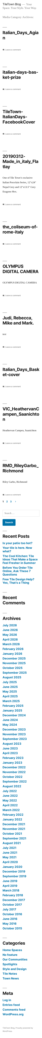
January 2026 (12, 653)
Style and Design (14, 969)
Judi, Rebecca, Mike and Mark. (18, 320)
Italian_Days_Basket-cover (21, 372)
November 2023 (14, 734)
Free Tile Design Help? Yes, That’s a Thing (18, 581)
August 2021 (12, 843)
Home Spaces (12, 950)
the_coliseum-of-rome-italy (20, 229)
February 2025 (13, 705)
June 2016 (10, 919)
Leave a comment (13, 50)
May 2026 (10, 634)
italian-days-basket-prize (20, 74)
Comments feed (14, 1009)
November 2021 (14, 829)
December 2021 (14, 824)
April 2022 (10, 805)
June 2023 (10, 748)
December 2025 (14, 658)
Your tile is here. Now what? (17, 549)
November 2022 (14, 772)
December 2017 (14, 900)
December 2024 (14, 715)
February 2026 (13, 649)
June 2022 (10, 795)
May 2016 (9, 923)
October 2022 (13, 777)
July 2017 (9, 909)
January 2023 (12, 762)
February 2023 (13, 758)
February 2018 (13, 895)
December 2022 (14, 767)
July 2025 (10, 682)
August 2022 (12, 786)
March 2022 (11, 810)
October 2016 (12, 914)
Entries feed (11, 1005)
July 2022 (10, 791)
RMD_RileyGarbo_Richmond (20, 468)
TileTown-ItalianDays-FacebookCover (19, 117)
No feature (10, 955)
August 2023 (12, 743)
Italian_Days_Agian (20, 35)
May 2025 (10, 691)
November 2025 (14, 663)
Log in (7, 1000)
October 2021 (12, 833)
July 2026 (10, 625)
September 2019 (14, 876)
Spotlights (10, 964)
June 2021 (10, 852)
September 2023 (15, 739)
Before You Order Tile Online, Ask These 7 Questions (18, 571)
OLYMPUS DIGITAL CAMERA (21, 269)
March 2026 (11, 644)
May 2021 (9, 857)
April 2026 (10, 639)
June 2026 (10, 630)
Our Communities (15, 959)
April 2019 (10, 886)
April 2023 (10, 753)
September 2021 (14, 838)
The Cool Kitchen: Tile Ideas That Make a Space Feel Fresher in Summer (20, 559)
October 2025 (13, 668)
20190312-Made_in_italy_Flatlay (20, 161)
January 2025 (12, 710)
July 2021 (9, 848)
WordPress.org (13, 1014)
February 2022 (13, 814)
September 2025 (15, 672)
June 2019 (10, 881)
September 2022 (15, 781)
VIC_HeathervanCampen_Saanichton (21, 414)
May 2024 (10, 724)
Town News (11, 978)
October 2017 (12, 904)
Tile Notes (10, 973)
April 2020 (10, 862)
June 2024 (10, 720)
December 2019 (14, 871)
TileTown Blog (12, 4)
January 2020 (12, 867)
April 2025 (10, 696)
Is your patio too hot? (17, 543)
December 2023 (14, 729)
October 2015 (12, 928)
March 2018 (11, 890)
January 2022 (12, 819)
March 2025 (11, 701)
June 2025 (10, 687)
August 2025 (12, 677)
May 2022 (10, 800)
